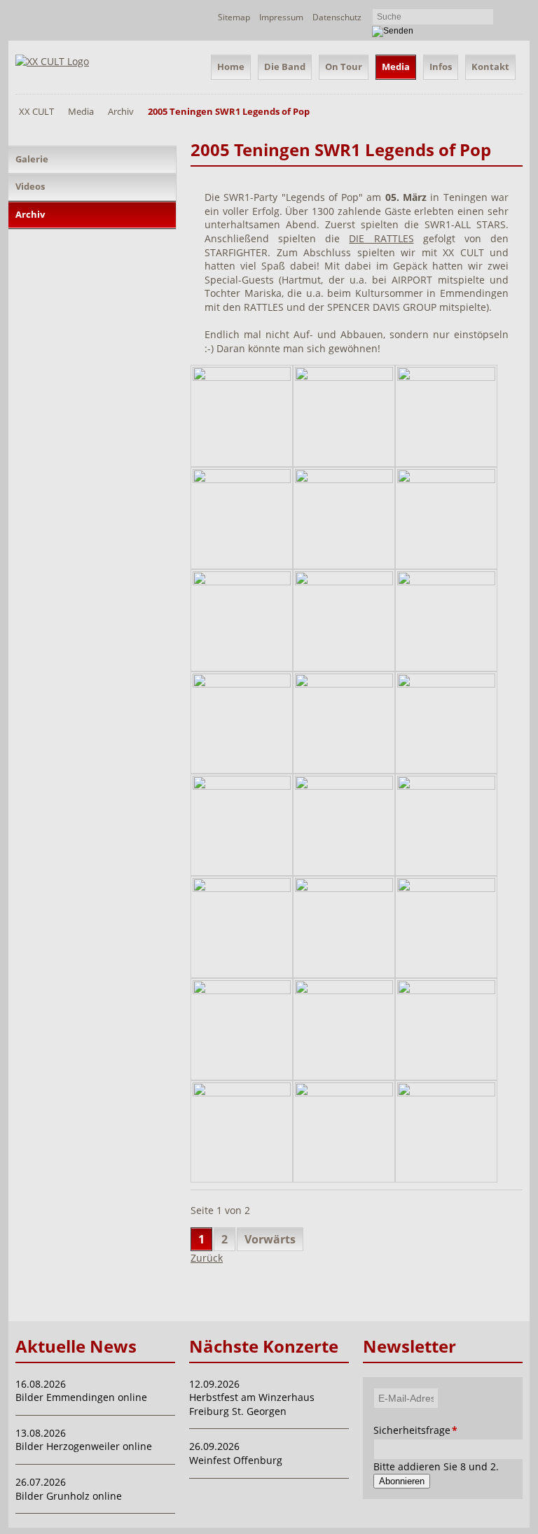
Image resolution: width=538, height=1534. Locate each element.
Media (396, 66)
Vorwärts (270, 1239)
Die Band (284, 66)
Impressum (281, 17)
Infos (440, 66)
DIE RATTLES (381, 238)
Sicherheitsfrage (387, 1430)
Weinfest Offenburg (235, 1460)
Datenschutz (336, 17)
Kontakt (490, 66)
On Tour (343, 66)
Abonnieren (402, 1481)
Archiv (121, 111)
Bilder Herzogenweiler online (83, 1446)
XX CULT (36, 111)
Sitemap (234, 17)
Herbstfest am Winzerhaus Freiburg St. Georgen (252, 1404)
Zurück (207, 1257)
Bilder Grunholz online (68, 1495)
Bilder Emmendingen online (81, 1397)
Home (230, 66)
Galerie (31, 159)
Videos (30, 186)
